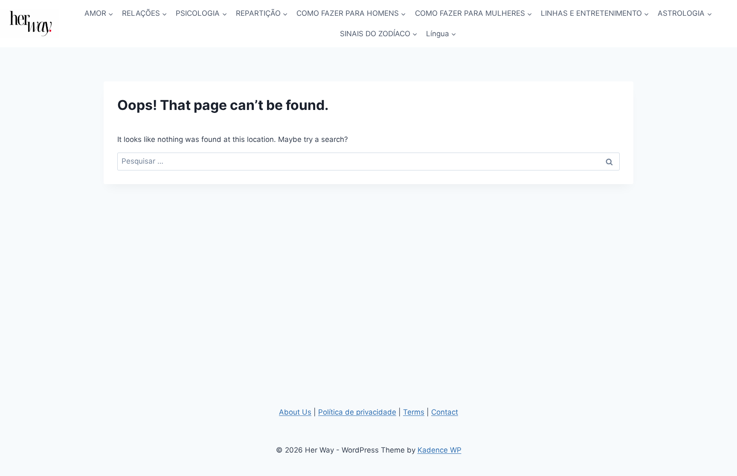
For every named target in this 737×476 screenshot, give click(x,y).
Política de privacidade (357, 412)
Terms (413, 412)
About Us (295, 412)
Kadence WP (439, 450)
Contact (444, 412)
